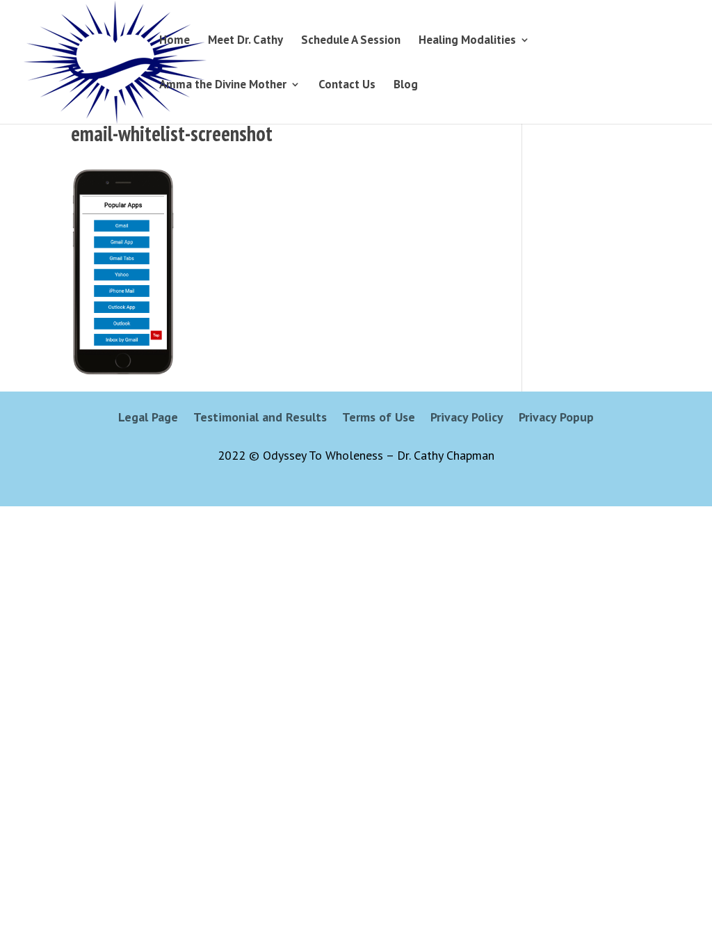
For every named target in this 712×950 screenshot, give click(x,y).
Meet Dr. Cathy (245, 41)
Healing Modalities (467, 41)
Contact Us (346, 85)
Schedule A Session (350, 41)
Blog (406, 85)
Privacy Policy (466, 418)
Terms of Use (378, 418)
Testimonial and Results (260, 418)
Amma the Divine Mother (222, 85)
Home (174, 41)
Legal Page (148, 418)
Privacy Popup (556, 418)
